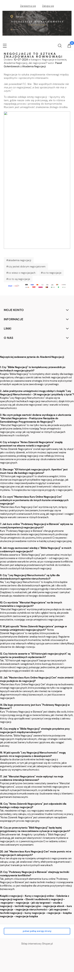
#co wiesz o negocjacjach (20, 272)
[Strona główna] (37, 23)
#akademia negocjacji (18, 260)
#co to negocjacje (51, 272)
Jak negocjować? (37, 63)
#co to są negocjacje (18, 279)
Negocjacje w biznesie (54, 59)
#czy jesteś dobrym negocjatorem (26, 266)
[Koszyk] (69, 46)
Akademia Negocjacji (15, 63)
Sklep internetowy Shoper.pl (37, 943)
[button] (4, 45)
